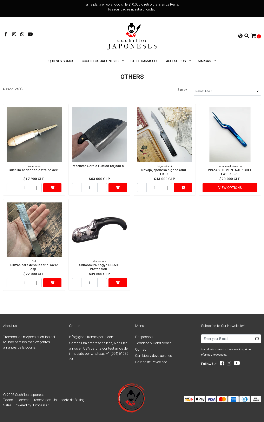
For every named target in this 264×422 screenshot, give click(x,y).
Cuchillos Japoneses (100, 61)
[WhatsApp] (22, 35)
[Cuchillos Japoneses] (132, 36)
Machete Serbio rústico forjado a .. (99, 166)
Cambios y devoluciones (153, 355)
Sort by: (182, 89)
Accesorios (176, 61)
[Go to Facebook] (6, 35)
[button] (240, 36)
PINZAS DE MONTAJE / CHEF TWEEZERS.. (230, 172)
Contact (141, 349)
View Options (230, 188)
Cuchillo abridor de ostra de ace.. (34, 170)
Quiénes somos (61, 61)
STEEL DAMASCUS (144, 61)
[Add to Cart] (52, 187)
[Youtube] (30, 35)
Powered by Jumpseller (30, 405)
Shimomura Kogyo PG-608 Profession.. (99, 267)
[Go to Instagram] (14, 35)
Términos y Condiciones (153, 343)
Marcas (204, 61)
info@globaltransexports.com (91, 337)
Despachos (144, 337)
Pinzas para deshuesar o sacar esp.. (34, 267)
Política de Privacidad (151, 362)
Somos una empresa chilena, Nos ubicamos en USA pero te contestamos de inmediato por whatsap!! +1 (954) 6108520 (98, 351)
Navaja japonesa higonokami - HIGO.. (164, 172)
